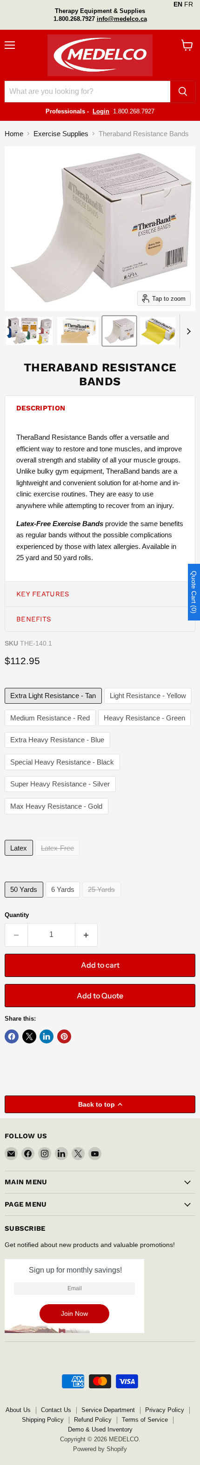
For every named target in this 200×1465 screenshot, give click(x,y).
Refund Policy (93, 1419)
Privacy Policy (164, 1409)
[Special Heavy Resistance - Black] (63, 772)
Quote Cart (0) (194, 592)
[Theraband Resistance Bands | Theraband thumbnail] (29, 331)
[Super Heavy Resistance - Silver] (61, 794)
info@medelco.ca (122, 18)
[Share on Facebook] (12, 1036)
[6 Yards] (64, 900)
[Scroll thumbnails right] (187, 331)
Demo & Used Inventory (100, 1429)
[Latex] (20, 858)
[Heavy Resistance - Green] (145, 728)
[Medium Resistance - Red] (51, 728)
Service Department (108, 1409)
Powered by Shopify (100, 1448)
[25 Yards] (102, 900)
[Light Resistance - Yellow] (149, 706)
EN (177, 4)
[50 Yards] (25, 900)
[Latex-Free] (58, 858)
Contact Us (56, 1409)
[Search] (182, 91)
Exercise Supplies (60, 134)
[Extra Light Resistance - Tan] (54, 706)
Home (14, 134)
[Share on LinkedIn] (46, 1036)
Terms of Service (145, 1419)
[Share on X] (29, 1036)
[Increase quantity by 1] (86, 934)
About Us (18, 1409)
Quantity (17, 914)
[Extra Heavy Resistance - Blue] (59, 750)
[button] (100, 408)
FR (188, 4)
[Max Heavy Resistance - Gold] (58, 816)
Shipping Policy (43, 1419)
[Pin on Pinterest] (64, 1036)
